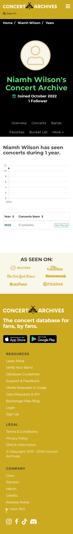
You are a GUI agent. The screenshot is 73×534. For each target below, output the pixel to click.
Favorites (17, 132)
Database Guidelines (23, 374)
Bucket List (38, 132)
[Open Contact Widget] (6, 511)
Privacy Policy (17, 438)
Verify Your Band (19, 367)
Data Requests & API (23, 394)
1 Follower (37, 101)
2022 (7, 225)
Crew (10, 476)
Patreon (12, 482)
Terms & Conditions (22, 432)
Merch (11, 489)
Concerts (39, 123)
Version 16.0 (15, 509)
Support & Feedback (23, 381)
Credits (12, 495)
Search (11, 13)
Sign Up (12, 414)
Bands (56, 123)
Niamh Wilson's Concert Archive (36, 83)
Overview (19, 123)
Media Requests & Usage (26, 388)
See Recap (61, 225)
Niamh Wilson (29, 23)
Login (10, 408)
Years (50, 23)
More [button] (57, 132)
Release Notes (17, 502)
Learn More (15, 361)
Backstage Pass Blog (23, 401)
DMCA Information (21, 445)
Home (8, 23)
